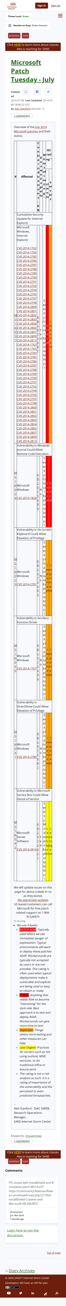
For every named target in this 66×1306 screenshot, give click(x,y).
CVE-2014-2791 (26, 282)
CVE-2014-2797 (26, 298)
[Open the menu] (60, 15)
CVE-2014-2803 (26, 319)
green (26, 16)
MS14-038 (15, 485)
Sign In (41, 5)
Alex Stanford (22, 108)
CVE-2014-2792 (26, 286)
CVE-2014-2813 (26, 340)
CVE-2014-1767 (26, 668)
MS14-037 (15, 327)
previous (14, 35)
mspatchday (33, 1136)
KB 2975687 (38, 334)
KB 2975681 (38, 750)
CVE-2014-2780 (26, 757)
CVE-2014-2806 (26, 328)
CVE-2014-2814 (26, 849)
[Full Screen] (26, 91)
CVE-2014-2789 (26, 273)
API (36, 1283)
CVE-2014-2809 (26, 336)
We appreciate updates (33, 900)
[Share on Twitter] (48, 91)
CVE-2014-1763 (26, 248)
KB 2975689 (38, 491)
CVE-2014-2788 (26, 269)
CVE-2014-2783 (26, 353)
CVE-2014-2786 (26, 261)
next (25, 35)
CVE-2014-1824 (26, 498)
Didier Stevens (39, 25)
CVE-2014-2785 (26, 257)
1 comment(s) (22, 115)
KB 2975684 (38, 662)
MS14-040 (15, 658)
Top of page (54, 1252)
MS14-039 (15, 571)
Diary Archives (22, 1270)
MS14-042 (15, 834)
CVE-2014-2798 (26, 303)
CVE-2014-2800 (26, 307)
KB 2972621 (38, 841)
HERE (17, 45)
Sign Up (55, 5)
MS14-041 (15, 744)
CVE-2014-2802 (26, 315)
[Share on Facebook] (37, 91)
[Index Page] (11, 5)
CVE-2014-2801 (26, 311)
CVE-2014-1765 (26, 252)
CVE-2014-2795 (26, 294)
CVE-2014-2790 (26, 278)
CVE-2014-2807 (26, 332)
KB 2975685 (38, 578)
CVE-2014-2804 (26, 324)
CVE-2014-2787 (26, 265)
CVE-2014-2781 (26, 584)
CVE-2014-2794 (26, 290)
